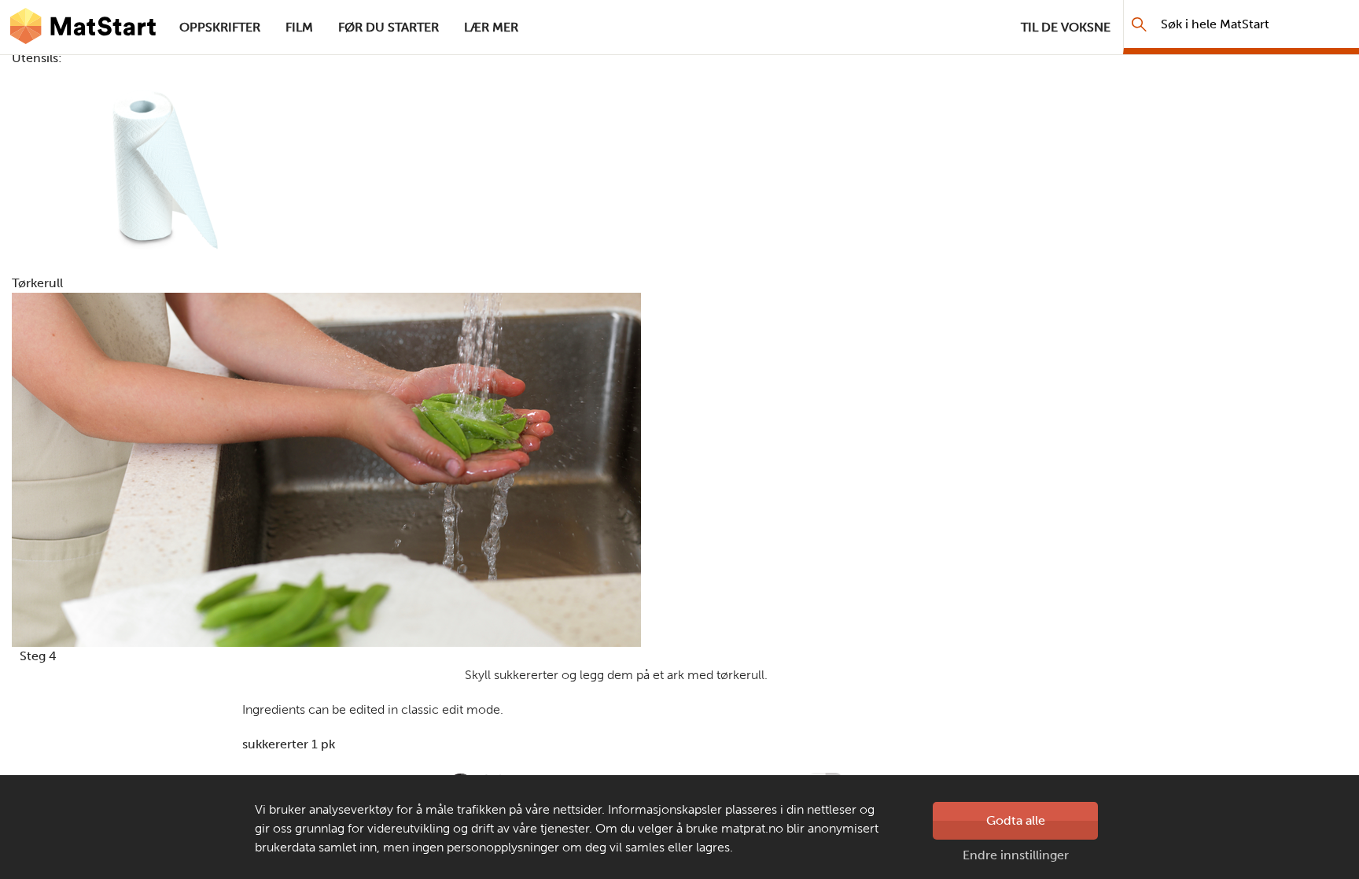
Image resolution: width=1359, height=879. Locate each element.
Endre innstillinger (1016, 855)
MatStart (83, 27)
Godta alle (1015, 820)
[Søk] (1139, 24)
